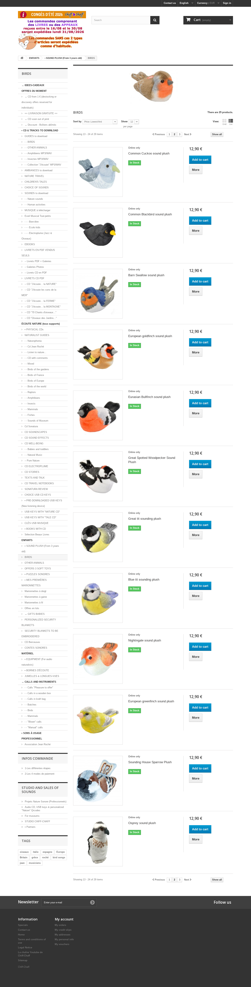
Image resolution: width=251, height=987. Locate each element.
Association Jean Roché (37, 744)
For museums (32, 816)
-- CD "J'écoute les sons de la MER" (38, 292)
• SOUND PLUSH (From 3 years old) (40, 549)
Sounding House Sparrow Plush (150, 762)
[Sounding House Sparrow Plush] (98, 781)
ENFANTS (27, 540)
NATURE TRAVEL (34, 176)
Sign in (227, 3)
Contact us (170, 3)
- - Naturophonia (33, 340)
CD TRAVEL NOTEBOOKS (39, 483)
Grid (224, 124)
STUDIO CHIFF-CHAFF (37, 821)
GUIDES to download (35, 136)
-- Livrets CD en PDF (35, 272)
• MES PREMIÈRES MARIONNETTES (34, 583)
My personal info (64, 939)
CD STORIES (31, 472)
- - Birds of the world (35, 386)
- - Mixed (29, 363)
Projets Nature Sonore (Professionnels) (45, 801)
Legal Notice (25, 947)
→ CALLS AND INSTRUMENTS (38, 681)
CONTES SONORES (35, 647)
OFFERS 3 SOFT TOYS (37, 568)
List (230, 124)
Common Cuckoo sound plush (148, 153)
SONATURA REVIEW (36, 489)
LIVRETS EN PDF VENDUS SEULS (38, 253)
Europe (60, 852)
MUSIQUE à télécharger (37, 210)
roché (45, 857)
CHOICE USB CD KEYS (37, 494)
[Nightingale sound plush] (98, 659)
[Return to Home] (21, 58)
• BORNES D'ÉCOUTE (36, 670)
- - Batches (30, 704)
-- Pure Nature (32, 460)
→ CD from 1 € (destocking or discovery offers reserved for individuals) (38, 102)
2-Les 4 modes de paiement (39, 773)
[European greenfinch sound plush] (98, 720)
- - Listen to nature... (35, 352)
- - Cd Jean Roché (34, 346)
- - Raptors (30, 392)
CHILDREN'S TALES (35, 181)
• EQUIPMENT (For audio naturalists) (36, 662)
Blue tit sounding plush (143, 579)
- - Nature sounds (33, 199)
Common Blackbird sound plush (150, 214)
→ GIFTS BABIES (34, 614)
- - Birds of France (34, 375)
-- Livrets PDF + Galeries (37, 261)
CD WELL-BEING (33, 443)
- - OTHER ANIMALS (35, 147)
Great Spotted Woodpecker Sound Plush (151, 460)
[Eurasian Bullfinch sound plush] (98, 415)
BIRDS (28, 557)
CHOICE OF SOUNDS (36, 187)
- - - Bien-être (31, 221)
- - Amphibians (32, 397)
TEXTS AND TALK (34, 477)
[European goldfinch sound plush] (98, 355)
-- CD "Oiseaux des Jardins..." (40, 318)
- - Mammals (31, 409)
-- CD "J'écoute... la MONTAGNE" (42, 306)
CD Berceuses (32, 642)
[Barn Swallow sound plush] (98, 294)
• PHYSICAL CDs (34, 329)
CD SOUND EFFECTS (36, 437)
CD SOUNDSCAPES (35, 432)
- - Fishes (29, 415)
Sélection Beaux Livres (36, 534)
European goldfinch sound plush (150, 336)
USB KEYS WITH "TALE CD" (40, 517)
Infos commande (37, 758)
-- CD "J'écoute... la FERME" (39, 301)
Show (124, 121)
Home (21, 934)
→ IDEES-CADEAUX (32, 85)
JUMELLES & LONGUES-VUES (41, 676)
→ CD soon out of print (36, 119)
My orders (60, 925)
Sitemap (22, 960)
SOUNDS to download (36, 193)
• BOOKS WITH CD (35, 528)
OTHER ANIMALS (34, 562)
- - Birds (28, 710)
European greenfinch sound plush (151, 701)
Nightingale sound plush (144, 640)
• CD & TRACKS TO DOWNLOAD (39, 130)
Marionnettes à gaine (35, 596)
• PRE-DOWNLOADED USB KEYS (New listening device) (41, 503)
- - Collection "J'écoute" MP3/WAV (42, 164)
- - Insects (29, 403)
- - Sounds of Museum (36, 420)
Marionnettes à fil (33, 602)
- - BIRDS (29, 142)
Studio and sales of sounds (40, 789)
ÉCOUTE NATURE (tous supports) (40, 323)
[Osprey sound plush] (98, 842)
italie (35, 852)
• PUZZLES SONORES (37, 574)
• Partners (29, 827)
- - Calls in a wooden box (37, 693)
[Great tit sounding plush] (98, 537)
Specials (23, 925)
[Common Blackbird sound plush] (98, 233)
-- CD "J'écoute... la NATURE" (40, 284)
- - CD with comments (36, 358)
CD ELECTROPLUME (36, 466)
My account (64, 919)
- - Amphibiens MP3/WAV (38, 153)
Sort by (77, 121)
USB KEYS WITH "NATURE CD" (42, 511)
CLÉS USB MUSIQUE (36, 523)
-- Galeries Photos (34, 267)
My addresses (62, 934)
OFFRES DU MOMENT (34, 91)
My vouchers (62, 944)
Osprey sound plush (142, 823)
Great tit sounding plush (144, 518)
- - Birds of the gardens (36, 369)
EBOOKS (29, 244)
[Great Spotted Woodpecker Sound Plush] (98, 476)
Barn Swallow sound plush (146, 275)
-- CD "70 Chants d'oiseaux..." (40, 312)
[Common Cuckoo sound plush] (98, 172)
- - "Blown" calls (33, 721)
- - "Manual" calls (33, 727)
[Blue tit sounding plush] (98, 598)
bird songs (59, 857)
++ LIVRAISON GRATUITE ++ (41, 113)
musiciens (35, 863)
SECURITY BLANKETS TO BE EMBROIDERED (39, 633)
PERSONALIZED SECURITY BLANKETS (38, 622)
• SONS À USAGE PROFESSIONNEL (31, 736)
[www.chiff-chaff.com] (52, 30)
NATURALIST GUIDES (36, 335)
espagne (47, 852)
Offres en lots (31, 608)
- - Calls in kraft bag (35, 699)
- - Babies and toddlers (36, 449)
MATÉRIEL (27, 653)
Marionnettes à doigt (35, 591)
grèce (35, 857)
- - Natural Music (33, 455)
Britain (23, 857)
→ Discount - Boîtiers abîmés (40, 124)
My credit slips (63, 930)
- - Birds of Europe (34, 380)
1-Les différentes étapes (37, 768)
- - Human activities (34, 204)
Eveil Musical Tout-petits (37, 216)
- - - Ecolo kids (32, 227)
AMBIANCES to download (38, 170)
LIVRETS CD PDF (34, 278)
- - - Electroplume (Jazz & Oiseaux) (36, 236)
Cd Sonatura (31, 426)
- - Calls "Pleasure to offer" (38, 687)
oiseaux (24, 852)
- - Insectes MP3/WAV (36, 159)
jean (22, 863)
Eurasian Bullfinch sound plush (149, 397)
